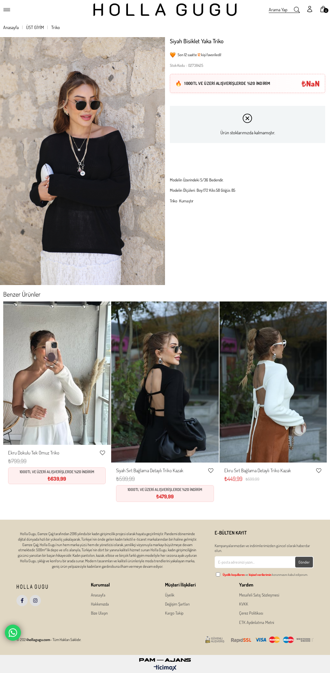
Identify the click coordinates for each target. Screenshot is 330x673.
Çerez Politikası (251, 613)
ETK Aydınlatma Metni (256, 622)
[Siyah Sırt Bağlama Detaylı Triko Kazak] (164, 382)
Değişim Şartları (177, 604)
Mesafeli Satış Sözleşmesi (259, 594)
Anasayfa (98, 594)
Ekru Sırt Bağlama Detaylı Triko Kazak (257, 470)
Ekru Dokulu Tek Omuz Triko (33, 453)
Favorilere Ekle (102, 453)
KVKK (243, 604)
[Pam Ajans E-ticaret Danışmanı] (165, 658)
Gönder (304, 562)
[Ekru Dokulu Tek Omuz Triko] (57, 373)
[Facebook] (22, 600)
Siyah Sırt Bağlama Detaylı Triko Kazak (149, 470)
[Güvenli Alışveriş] (259, 640)
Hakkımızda (100, 604)
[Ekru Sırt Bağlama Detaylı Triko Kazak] (273, 382)
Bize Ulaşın (99, 613)
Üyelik (169, 594)
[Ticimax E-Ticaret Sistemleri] (165, 668)
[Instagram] (35, 600)
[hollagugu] (40, 586)
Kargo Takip (174, 613)
